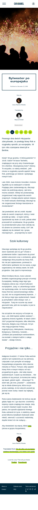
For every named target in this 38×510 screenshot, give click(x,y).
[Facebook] (25, 489)
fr (25, 132)
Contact (4, 489)
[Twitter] (28, 489)
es (12, 132)
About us (4, 486)
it (16, 132)
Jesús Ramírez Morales (19, 105)
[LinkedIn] (26, 491)
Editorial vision (18, 486)
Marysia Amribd (19, 119)
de (30, 132)
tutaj (29, 426)
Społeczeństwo (18, 125)
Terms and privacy (30, 486)
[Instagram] (30, 489)
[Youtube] (32, 489)
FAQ (15, 489)
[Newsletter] (35, 489)
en (21, 132)
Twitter (14, 462)
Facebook (22, 462)
